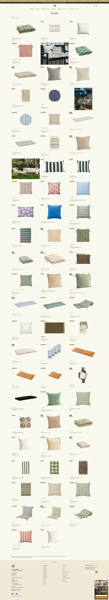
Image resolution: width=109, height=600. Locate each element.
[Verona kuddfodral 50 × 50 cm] (54, 489)
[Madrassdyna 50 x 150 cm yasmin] (83, 304)
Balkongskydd (47, 8)
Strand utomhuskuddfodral (16, 548)
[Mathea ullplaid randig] (83, 328)
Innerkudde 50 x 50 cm (15, 454)
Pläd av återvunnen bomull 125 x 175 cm (18, 105)
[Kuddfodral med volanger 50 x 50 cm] (54, 444)
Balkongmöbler (32, 8)
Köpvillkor (64, 573)
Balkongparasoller (54, 8)
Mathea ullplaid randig (73, 339)
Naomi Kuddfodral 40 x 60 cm (16, 222)
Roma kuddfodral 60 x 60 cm (74, 501)
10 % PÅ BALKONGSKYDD (22, 1)
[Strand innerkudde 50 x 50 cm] (54, 537)
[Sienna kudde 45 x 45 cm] (83, 166)
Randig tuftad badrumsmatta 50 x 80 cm (18, 477)
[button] (97, 6)
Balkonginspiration (71, 8)
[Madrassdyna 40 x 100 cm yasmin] (26, 304)
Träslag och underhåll (65, 571)
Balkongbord (44, 567)
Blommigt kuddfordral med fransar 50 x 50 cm (76, 153)
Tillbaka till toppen (54, 561)
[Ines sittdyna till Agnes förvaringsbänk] (26, 399)
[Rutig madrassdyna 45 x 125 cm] (26, 28)
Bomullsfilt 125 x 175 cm (15, 499)
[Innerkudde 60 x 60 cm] (83, 28)
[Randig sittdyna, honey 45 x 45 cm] (54, 235)
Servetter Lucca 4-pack (44, 363)
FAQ (63, 570)
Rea (67, 8)
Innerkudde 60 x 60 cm (73, 38)
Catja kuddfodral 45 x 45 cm (45, 198)
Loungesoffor (37, 8)
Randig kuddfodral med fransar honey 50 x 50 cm (48, 291)
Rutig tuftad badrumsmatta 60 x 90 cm (46, 477)
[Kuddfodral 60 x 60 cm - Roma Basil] (83, 399)
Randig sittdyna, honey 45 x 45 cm (46, 245)
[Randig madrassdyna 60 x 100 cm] (26, 351)
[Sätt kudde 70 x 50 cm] (83, 259)
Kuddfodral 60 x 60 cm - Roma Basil (75, 408)
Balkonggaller (60, 8)
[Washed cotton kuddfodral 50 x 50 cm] (54, 399)
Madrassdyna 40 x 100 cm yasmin (17, 314)
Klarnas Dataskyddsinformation (67, 578)
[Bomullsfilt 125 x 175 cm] (26, 489)
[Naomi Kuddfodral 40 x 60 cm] (26, 212)
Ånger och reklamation (66, 575)
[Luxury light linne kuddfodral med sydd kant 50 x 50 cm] (83, 188)
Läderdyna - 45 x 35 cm (44, 386)
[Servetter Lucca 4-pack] (54, 351)
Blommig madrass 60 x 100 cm (16, 153)
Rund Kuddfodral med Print (16, 131)
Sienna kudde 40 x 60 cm (44, 176)
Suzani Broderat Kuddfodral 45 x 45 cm (18, 432)
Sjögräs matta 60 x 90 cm (45, 154)
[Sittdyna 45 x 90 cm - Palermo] (54, 513)
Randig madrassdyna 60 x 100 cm (17, 361)
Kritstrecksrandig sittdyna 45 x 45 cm (75, 247)
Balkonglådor (43, 8)
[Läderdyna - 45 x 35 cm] (54, 375)
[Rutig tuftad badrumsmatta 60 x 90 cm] (54, 468)
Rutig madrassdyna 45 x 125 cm (16, 38)
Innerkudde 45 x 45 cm (15, 338)
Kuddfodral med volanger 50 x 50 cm (46, 455)
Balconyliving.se (15, 596)
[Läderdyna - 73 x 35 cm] (26, 375)
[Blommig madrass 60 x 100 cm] (26, 143)
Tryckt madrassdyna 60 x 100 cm (74, 62)
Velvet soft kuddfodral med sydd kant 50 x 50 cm (48, 222)
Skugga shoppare (72, 385)
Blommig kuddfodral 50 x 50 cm (45, 84)
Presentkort (44, 583)
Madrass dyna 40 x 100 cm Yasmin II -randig (76, 129)
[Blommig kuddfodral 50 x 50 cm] (54, 74)
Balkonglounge (45, 571)
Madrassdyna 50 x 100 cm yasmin (46, 316)
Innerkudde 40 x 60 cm (44, 38)
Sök (63, 567)
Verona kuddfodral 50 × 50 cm (45, 501)
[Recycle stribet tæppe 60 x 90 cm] (26, 235)
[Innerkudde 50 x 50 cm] (26, 444)
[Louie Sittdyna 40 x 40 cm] (54, 119)
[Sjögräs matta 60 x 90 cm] (54, 143)
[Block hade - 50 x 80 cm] (54, 328)
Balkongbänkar (45, 570)
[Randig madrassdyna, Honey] (54, 259)
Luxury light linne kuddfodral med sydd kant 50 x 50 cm (78, 200)
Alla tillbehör (44, 581)
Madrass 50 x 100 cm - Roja (16, 524)
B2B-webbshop (65, 581)
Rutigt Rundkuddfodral (44, 107)
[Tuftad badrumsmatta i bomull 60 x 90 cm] (83, 468)
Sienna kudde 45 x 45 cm (73, 176)
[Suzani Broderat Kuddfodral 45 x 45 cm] (26, 422)
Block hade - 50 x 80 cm (44, 339)
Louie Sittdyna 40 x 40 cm (45, 131)
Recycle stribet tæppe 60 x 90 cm (17, 245)
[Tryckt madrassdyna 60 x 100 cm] (83, 50)
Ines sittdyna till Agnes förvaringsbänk (17, 408)
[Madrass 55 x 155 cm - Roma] (83, 513)
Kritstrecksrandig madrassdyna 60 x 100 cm (18, 269)
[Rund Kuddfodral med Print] (26, 119)
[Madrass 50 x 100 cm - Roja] (26, 513)
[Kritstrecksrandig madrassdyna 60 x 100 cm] (26, 259)
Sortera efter (14, 17)
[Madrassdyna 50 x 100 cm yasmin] (54, 304)
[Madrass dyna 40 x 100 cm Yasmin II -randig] (83, 119)
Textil (43, 579)
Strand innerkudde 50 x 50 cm (45, 546)
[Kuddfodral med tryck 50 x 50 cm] (83, 74)
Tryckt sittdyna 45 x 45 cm (16, 62)
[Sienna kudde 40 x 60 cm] (54, 166)
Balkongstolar (45, 568)
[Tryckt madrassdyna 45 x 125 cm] (26, 74)
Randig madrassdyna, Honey (45, 269)
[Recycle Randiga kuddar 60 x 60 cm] (83, 212)
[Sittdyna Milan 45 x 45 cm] (26, 188)
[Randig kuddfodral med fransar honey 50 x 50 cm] (54, 281)
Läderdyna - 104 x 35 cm (73, 363)
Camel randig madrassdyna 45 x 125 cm (75, 432)
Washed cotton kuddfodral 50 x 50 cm (46, 410)
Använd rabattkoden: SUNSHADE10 (12, 1)
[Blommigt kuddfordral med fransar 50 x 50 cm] (83, 143)
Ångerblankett (64, 576)
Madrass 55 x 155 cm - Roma (74, 524)
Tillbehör (64, 8)
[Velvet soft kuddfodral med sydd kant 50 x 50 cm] (54, 212)
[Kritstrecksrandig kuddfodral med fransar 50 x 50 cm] (83, 281)
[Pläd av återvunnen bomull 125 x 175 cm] (26, 96)
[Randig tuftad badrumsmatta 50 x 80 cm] (26, 468)
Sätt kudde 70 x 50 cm (73, 269)
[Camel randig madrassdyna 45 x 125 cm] (83, 422)
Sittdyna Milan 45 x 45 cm (16, 200)
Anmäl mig (101, 597)
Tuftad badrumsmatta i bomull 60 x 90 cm (76, 477)
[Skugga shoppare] (83, 375)
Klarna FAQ (64, 579)
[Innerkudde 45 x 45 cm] (26, 328)
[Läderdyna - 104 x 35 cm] (83, 351)
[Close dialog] (107, 581)
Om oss (77, 8)
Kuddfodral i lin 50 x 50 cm (16, 292)
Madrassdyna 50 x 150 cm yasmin (74, 316)
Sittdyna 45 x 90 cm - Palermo (45, 524)
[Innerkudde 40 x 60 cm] (54, 28)
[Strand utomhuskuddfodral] (26, 537)
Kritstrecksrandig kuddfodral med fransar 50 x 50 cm (77, 292)
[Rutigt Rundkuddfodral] (54, 96)
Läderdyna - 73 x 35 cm (15, 386)
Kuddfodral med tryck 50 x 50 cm (74, 84)
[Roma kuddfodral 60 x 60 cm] (83, 489)
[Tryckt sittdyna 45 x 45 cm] (26, 50)
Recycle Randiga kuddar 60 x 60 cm (75, 223)
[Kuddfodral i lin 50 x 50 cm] (26, 281)
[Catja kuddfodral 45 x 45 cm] (54, 188)
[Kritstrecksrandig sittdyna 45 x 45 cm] (83, 235)
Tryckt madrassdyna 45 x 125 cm (17, 84)
